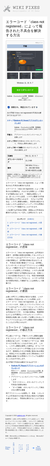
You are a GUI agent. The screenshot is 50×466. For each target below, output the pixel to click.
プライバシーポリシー (26, 372)
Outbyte (23, 370)
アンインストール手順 (34, 370)
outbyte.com (21, 415)
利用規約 (30, 96)
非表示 (30, 219)
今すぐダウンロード (25, 90)
